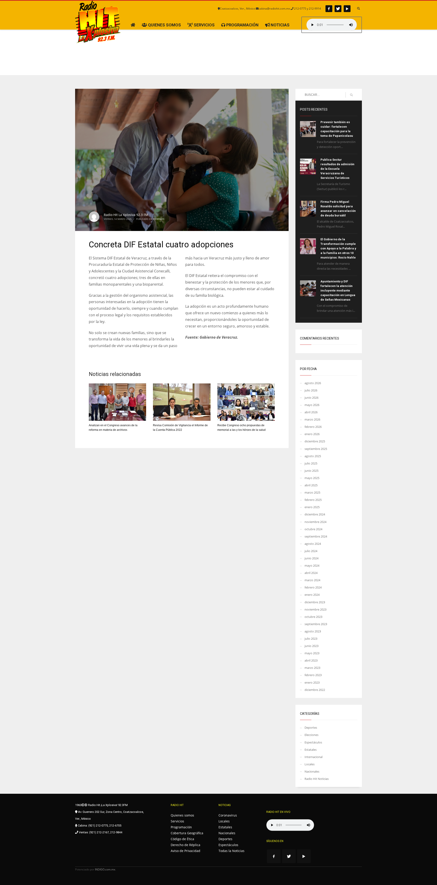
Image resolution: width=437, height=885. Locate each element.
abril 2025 (311, 485)
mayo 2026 (312, 405)
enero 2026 (312, 434)
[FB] (328, 8)
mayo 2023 (312, 653)
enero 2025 (312, 507)
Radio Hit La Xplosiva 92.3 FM (126, 215)
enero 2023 (312, 682)
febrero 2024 (313, 587)
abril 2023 (311, 660)
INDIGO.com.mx (105, 869)
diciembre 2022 (315, 690)
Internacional (314, 757)
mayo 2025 (312, 478)
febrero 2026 (313, 427)
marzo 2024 (312, 580)
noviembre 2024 (315, 522)
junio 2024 (311, 558)
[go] (351, 95)
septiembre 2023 (316, 624)
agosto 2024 (313, 544)
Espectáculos (313, 742)
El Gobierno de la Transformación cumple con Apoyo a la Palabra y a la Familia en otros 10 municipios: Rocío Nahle (338, 248)
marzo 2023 (312, 668)
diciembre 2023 (315, 602)
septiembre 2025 (316, 449)
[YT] (347, 8)
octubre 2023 (313, 617)
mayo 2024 (312, 565)
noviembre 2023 (315, 609)
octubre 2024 (313, 529)
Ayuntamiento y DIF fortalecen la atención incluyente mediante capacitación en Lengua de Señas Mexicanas (337, 290)
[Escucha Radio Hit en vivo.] (331, 25)
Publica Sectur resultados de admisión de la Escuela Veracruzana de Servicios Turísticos (337, 169)
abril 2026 (311, 412)
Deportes (311, 727)
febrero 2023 (313, 675)
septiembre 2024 (316, 536)
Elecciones (311, 735)
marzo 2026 (312, 419)
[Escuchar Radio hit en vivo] (290, 825)
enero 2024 (312, 595)
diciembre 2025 (315, 441)
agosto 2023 (313, 631)
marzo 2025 (312, 492)
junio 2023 (311, 646)
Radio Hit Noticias (317, 779)
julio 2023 (311, 638)
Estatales (158, 219)
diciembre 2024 (315, 514)
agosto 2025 (313, 456)
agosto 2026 (313, 383)
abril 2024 (311, 573)
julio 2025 (311, 463)
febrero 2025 (313, 500)
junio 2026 (311, 398)
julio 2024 (311, 551)
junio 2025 (311, 471)
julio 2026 (311, 390)
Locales (310, 764)
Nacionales (312, 771)
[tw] (338, 8)
